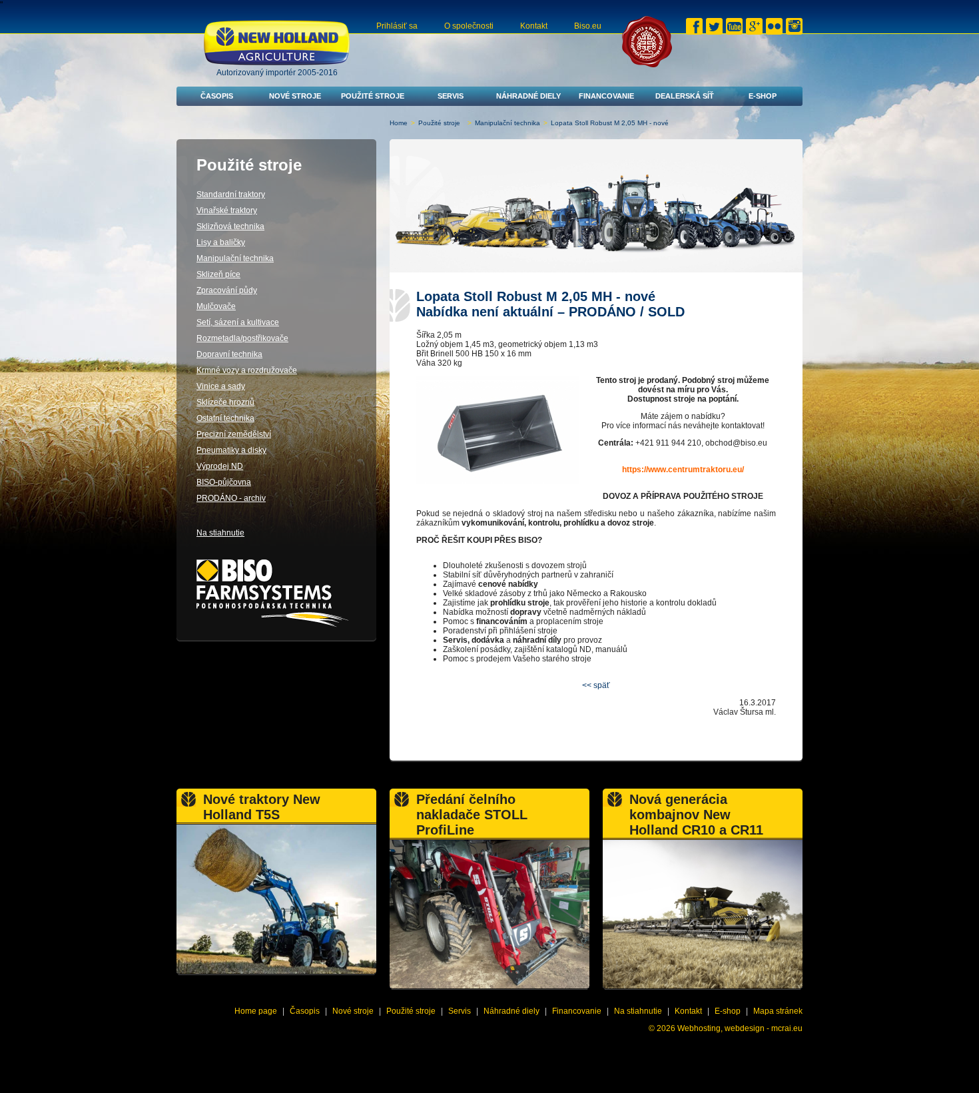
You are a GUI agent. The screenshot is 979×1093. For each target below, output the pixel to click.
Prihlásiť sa (397, 26)
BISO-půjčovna (223, 482)
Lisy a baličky (220, 242)
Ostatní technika (225, 418)
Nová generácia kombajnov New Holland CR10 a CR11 (696, 814)
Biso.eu (587, 26)
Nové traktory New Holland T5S (261, 807)
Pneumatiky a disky (231, 450)
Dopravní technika (229, 354)
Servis (451, 96)
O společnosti (468, 26)
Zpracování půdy (226, 290)
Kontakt (533, 26)
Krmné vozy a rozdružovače (246, 370)
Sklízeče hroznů (225, 402)
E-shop (763, 96)
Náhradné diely (528, 96)
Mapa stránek (778, 1011)
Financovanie (606, 96)
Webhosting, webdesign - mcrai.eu (740, 1028)
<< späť (596, 685)
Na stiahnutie (220, 533)
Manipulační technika (507, 123)
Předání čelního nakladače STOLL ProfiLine (471, 814)
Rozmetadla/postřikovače (242, 338)
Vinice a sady (220, 386)
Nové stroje (295, 96)
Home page (255, 1011)
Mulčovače (216, 306)
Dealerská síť (684, 96)
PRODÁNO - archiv (231, 498)
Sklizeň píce (218, 274)
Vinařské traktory (226, 210)
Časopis (216, 96)
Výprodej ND (219, 466)
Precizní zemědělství (233, 434)
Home (399, 123)
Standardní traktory (230, 194)
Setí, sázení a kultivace (237, 322)
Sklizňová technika (230, 226)
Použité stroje (372, 96)
